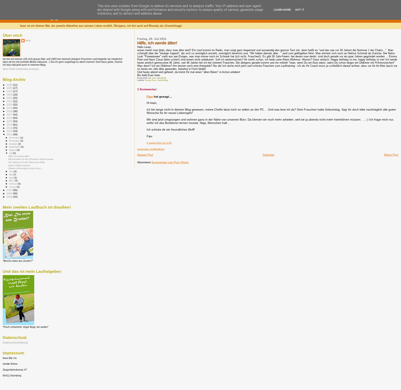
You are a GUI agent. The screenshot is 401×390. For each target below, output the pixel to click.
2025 (9, 88)
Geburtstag (162, 80)
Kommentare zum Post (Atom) (170, 162)
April (11, 177)
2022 (9, 98)
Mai (11, 174)
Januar (13, 187)
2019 (9, 108)
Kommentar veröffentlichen (150, 149)
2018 (9, 111)
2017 (9, 114)
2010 (9, 190)
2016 (9, 118)
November (14, 141)
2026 (9, 84)
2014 (9, 124)
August (13, 150)
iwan (28, 40)
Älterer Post (391, 154)
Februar (13, 183)
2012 (9, 131)
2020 (9, 104)
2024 (9, 91)
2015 (9, 121)
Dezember (14, 137)
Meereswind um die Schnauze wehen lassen (30, 159)
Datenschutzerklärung (15, 342)
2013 (9, 128)
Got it (300, 9)
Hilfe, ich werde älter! (18, 156)
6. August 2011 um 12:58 (159, 143)
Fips (150, 96)
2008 (9, 196)
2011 (9, 134)
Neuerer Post (145, 154)
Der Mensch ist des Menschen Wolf (26, 162)
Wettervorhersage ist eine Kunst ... (25, 168)
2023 (9, 94)
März (12, 180)
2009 (9, 193)
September (15, 147)
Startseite (268, 154)
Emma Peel (150, 80)
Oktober (13, 144)
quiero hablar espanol (19, 165)
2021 (9, 101)
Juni (11, 171)
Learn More (282, 9)
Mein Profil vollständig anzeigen (21, 69)
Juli (11, 153)
